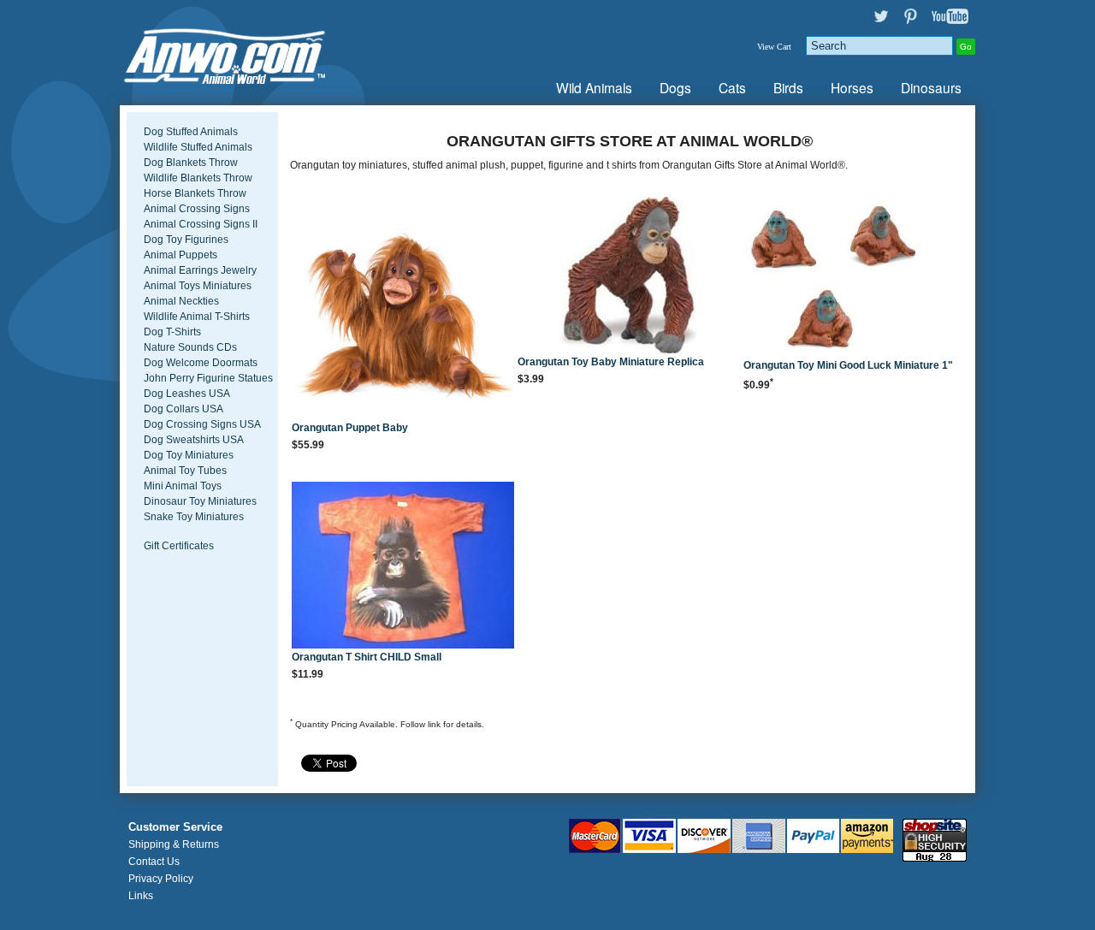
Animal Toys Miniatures (198, 286)
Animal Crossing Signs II (200, 224)
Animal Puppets (180, 255)
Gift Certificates (179, 546)
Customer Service (175, 827)
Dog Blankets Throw (191, 162)
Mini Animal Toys (183, 486)
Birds (788, 87)
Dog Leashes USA (187, 393)
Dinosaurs (931, 87)
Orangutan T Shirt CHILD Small (366, 657)
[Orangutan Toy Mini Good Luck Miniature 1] (854, 278)
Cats (732, 87)
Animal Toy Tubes (185, 470)
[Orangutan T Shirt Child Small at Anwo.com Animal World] (403, 566)
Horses (852, 87)
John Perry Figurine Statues (208, 378)
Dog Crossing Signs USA (202, 424)
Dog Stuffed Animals (191, 132)
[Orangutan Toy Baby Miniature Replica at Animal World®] (629, 276)
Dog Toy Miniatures (189, 455)
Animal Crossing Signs (197, 209)
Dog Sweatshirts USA (194, 440)
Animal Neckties (181, 301)
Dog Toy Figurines (186, 239)
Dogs (675, 87)
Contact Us (154, 862)
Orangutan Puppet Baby (350, 428)
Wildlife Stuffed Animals (198, 147)
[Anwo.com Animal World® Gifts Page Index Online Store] (261, 52)
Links (140, 896)
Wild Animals (594, 87)
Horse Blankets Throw (195, 193)
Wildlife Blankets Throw (198, 178)
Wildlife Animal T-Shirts (197, 316)
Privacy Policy (160, 879)
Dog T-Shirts (172, 332)
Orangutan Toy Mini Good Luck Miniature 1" (848, 365)
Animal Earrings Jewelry (200, 270)
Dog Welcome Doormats (200, 363)
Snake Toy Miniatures (194, 517)
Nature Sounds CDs (190, 347)
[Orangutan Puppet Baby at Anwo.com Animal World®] (403, 309)
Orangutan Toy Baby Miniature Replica (611, 362)
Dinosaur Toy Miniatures (200, 501)
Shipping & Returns (173, 844)
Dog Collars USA (183, 409)
